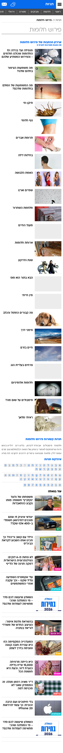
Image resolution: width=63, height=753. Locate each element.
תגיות (49, 4)
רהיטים (22, 453)
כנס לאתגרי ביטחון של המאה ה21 (33, 449)
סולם (14, 449)
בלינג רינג (19, 445)
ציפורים (30, 453)
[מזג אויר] (13, 4)
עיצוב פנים (7, 449)
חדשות (47, 12)
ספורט (22, 12)
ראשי (58, 12)
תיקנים (14, 453)
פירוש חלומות (44, 20)
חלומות (57, 445)
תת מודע (6, 453)
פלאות (47, 453)
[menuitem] (47, 12)
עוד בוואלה (54, 491)
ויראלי (11, 12)
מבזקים (35, 12)
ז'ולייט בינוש (7, 445)
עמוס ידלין (56, 453)
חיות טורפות (55, 449)
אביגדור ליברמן (33, 445)
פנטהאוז (39, 453)
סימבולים (47, 445)
